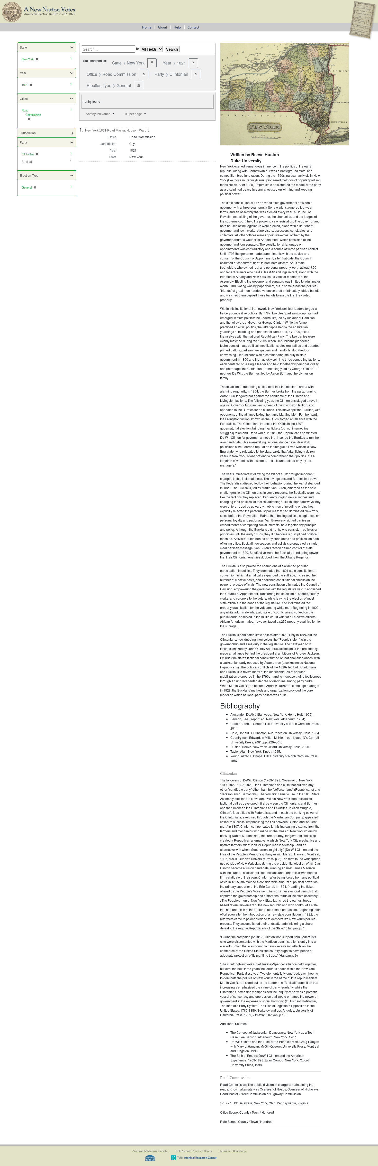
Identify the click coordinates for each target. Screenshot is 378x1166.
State (23, 47)
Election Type (29, 175)
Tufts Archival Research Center (193, 1151)
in (137, 48)
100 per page (132, 114)
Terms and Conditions (233, 1151)
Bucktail (27, 162)
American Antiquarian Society (149, 1151)
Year (23, 73)
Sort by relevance (98, 114)
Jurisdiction (28, 132)
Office (24, 98)
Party (23, 142)
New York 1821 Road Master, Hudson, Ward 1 (117, 130)
